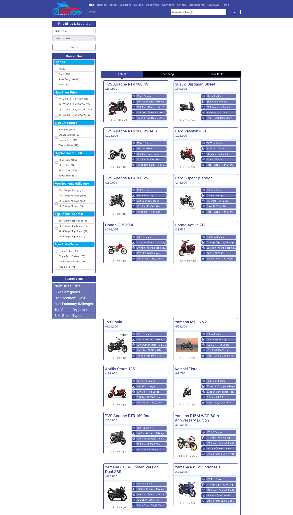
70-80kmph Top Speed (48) (73, 231)
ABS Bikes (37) (67, 266)
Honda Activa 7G (190, 225)
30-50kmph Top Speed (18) (73, 220)
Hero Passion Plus (191, 131)
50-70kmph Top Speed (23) (73, 226)
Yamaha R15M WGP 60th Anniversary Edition (197, 418)
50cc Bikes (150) (68, 160)
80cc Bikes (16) (67, 165)
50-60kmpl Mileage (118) (72, 200)
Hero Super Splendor (193, 178)
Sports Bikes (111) (68, 140)
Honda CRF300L (119, 225)
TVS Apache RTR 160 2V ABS (131, 131)
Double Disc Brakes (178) (72, 261)
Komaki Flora (186, 369)
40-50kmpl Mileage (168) (72, 195)
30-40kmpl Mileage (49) (71, 190)
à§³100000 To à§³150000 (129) (76, 109)
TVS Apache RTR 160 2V (127, 178)
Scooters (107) (67, 129)
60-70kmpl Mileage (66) (71, 206)
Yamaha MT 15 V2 (191, 322)
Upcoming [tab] (167, 74)
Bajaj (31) (64, 84)
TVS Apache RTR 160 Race (129, 416)
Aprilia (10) (65, 74)
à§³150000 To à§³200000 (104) (76, 114)
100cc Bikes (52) (68, 170)
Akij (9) (62, 68)
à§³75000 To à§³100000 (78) (74, 104)
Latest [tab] (122, 74)
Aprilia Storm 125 (120, 369)
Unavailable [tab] (215, 74)
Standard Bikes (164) (70, 134)
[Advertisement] (171, 44)
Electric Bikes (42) (68, 145)
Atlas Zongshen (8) (69, 79)
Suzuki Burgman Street (195, 84)
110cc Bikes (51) (68, 175)
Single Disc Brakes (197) (72, 256)
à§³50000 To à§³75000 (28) (74, 99)
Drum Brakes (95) (68, 251)
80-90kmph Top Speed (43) (73, 236)
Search (74, 47)
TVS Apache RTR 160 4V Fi (129, 84)
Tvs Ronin (113, 322)
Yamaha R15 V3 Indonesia (198, 467)
